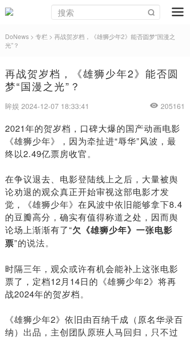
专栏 (41, 36)
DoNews (17, 36)
